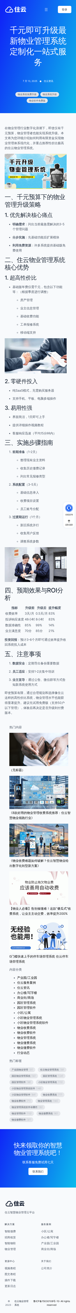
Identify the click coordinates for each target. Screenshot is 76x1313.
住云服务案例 (26, 983)
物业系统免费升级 (27, 94)
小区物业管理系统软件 (32, 1023)
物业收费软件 (26, 1033)
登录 (64, 9)
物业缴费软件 (26, 1048)
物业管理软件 (22, 1113)
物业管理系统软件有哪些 (27, 1107)
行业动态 (23, 1053)
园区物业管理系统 (24, 1075)
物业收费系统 (26, 1028)
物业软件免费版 (37, 100)
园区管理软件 (26, 1008)
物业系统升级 (50, 94)
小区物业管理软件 (24, 1094)
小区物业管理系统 (29, 1018)
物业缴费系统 (26, 1043)
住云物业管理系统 (52, 1069)
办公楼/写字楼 (27, 993)
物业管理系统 (26, 1038)
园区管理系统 (26, 1003)
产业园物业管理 (22, 1069)
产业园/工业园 (27, 978)
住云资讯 (48, 81)
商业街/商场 (25, 998)
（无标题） (17, 770)
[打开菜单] (46, 9)
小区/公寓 (24, 1013)
